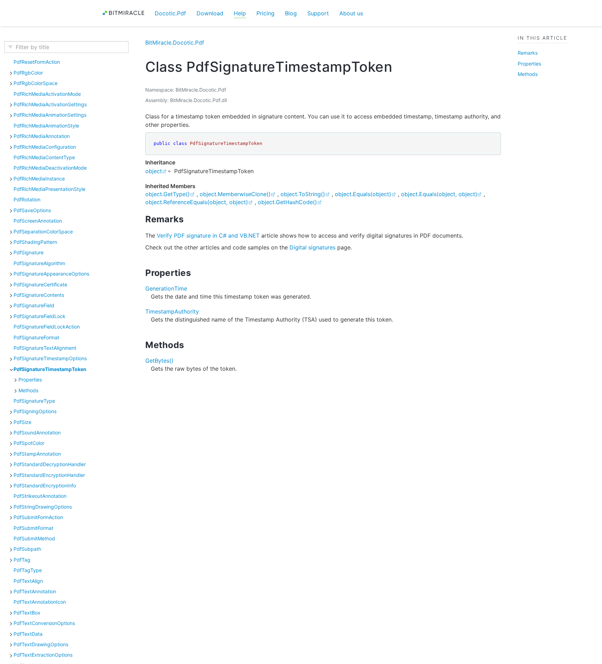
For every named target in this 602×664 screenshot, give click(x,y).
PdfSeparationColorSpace (43, 231)
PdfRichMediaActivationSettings (50, 104)
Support (318, 13)
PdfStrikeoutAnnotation (40, 496)
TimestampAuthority (172, 311)
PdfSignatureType (34, 401)
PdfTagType (28, 570)
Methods (28, 390)
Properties (30, 380)
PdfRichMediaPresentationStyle (49, 189)
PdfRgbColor (28, 73)
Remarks (528, 53)
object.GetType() (167, 194)
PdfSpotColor (29, 443)
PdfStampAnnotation (37, 454)
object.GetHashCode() (287, 202)
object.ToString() (302, 194)
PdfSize (22, 422)
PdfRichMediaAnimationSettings (50, 115)
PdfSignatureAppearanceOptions (51, 274)
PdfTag (22, 560)
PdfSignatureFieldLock (39, 316)
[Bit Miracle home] (125, 13)
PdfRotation (27, 199)
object (153, 171)
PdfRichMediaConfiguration (45, 147)
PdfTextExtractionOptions (43, 655)
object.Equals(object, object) (439, 194)
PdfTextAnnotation (35, 591)
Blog (291, 13)
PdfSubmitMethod (34, 538)
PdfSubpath (27, 549)
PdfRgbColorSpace (35, 83)
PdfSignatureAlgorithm (39, 263)
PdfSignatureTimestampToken (50, 369)
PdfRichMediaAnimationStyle (46, 126)
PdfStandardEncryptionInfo (45, 485)
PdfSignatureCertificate (40, 284)
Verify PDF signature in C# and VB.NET (208, 235)
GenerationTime (166, 288)
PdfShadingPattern (35, 242)
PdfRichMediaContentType (44, 157)
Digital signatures (312, 247)
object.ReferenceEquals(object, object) (196, 202)
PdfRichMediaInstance (39, 179)
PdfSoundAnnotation (37, 432)
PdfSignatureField (34, 305)
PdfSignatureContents (39, 295)
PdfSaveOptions (32, 210)
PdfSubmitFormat (33, 528)
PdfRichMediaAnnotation (42, 136)
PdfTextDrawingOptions (41, 644)
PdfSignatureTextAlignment (45, 348)
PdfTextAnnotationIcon (40, 602)
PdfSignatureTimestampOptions (50, 358)
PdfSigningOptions (35, 411)
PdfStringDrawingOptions (43, 507)
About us (351, 13)
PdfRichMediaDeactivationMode (50, 168)
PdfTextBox (27, 613)
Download (209, 13)
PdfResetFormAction (37, 62)
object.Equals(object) (363, 194)
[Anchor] (189, 219)
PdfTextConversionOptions (44, 623)
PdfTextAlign (28, 581)
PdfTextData (28, 634)
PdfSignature (29, 252)
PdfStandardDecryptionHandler (50, 464)
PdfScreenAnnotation (38, 221)
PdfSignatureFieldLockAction (47, 327)
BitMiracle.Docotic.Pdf (174, 42)
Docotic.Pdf (170, 13)
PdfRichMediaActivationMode (47, 94)
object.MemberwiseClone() (235, 194)
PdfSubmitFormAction (38, 517)
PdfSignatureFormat (36, 337)
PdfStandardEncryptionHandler (49, 475)
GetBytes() (159, 360)
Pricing (265, 13)
